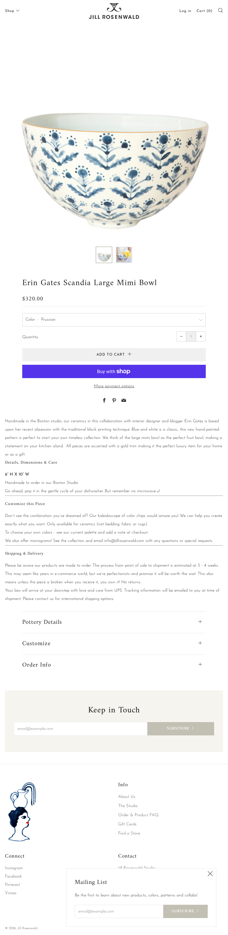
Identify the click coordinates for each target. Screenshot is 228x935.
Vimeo (10, 893)
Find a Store (129, 833)
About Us (126, 797)
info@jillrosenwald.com (124, 541)
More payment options (114, 386)
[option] (114, 134)
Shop (9, 11)
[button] (104, 255)
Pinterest (12, 885)
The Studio (128, 806)
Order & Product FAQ (138, 815)
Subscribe (178, 728)
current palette (83, 533)
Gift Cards (127, 824)
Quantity (30, 337)
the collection (72, 541)
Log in (185, 11)
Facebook (13, 876)
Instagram (14, 868)
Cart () (204, 11)
